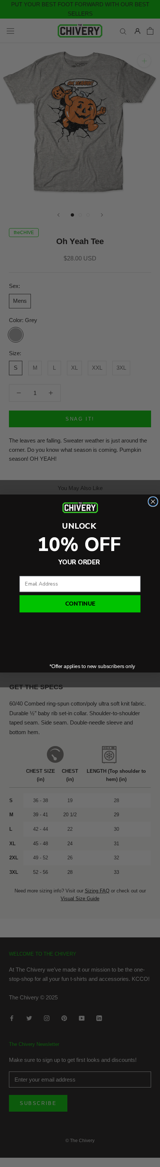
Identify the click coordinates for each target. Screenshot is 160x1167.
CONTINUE (80, 604)
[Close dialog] (152, 501)
